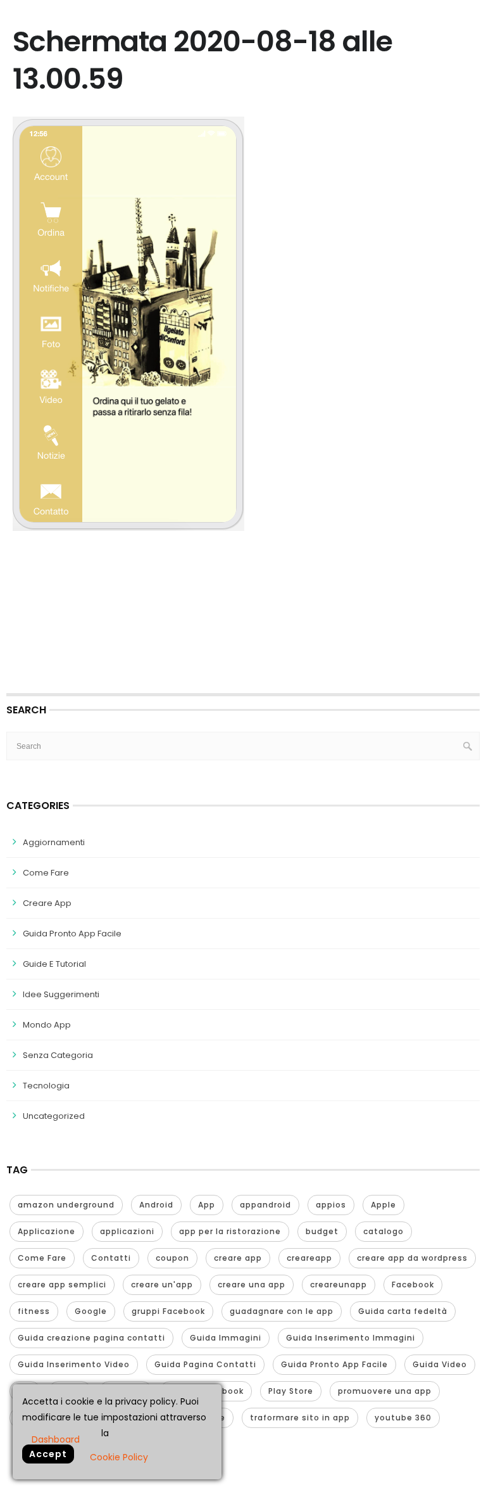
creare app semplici (62, 1284)
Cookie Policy (119, 1457)
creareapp (309, 1258)
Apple (383, 1204)
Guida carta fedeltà (402, 1311)
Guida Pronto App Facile (72, 934)
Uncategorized (54, 1116)
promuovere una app (385, 1391)
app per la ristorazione (230, 1231)
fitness (34, 1311)
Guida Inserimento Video (74, 1364)
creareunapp (338, 1284)
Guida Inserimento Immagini (350, 1337)
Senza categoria (58, 1055)
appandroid (265, 1204)
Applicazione (46, 1231)
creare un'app (162, 1284)
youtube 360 (403, 1417)
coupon (172, 1258)
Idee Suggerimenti (61, 994)
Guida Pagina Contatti (205, 1364)
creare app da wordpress (412, 1258)
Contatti (111, 1258)
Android (156, 1204)
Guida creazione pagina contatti (91, 1337)
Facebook (413, 1284)
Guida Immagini (225, 1337)
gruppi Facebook (168, 1311)
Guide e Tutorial (54, 964)
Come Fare (46, 873)
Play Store (290, 1391)
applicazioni (127, 1231)
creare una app (251, 1284)
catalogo (383, 1231)
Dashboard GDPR (56, 1438)
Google (91, 1311)
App (206, 1204)
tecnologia (46, 1086)
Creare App (47, 903)
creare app (238, 1258)
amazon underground (66, 1204)
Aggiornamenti (54, 842)
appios (331, 1204)
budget (322, 1231)
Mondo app (47, 1025)
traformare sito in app (300, 1417)
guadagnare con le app (281, 1311)
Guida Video (440, 1364)
